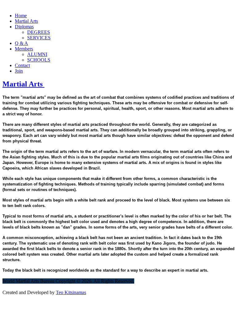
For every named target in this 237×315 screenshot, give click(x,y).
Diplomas (24, 26)
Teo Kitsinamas (71, 292)
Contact (22, 65)
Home (21, 15)
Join (19, 71)
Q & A (21, 43)
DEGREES (38, 32)
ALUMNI (37, 54)
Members (24, 48)
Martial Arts (26, 21)
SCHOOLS (38, 59)
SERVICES (39, 37)
